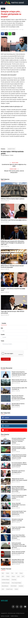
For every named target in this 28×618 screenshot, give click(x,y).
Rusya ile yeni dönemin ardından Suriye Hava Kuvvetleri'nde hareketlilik (18, 397)
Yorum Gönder (5, 359)
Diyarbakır (21, 586)
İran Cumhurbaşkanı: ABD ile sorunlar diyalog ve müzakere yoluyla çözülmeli (19, 464)
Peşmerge (14, 579)
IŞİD (3, 576)
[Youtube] (25, 606)
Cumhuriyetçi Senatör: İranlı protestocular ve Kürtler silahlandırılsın (19, 513)
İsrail (18, 576)
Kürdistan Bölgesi (5, 579)
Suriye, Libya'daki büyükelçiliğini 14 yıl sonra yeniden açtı (18, 505)
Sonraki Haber (13, 169)
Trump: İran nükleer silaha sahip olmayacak (18, 527)
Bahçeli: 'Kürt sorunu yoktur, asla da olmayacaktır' (14, 171)
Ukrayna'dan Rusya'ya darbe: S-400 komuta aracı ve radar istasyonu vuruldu (19, 456)
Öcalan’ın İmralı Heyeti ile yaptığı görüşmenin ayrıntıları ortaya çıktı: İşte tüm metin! (19, 373)
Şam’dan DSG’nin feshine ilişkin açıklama (18, 404)
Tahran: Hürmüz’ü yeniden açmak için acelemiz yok (18, 552)
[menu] (2, 2)
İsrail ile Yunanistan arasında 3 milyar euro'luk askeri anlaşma (19, 497)
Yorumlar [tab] (4, 323)
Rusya (21, 573)
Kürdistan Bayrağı (5, 582)
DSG (3, 589)
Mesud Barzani (5, 586)
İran (12, 573)
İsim (2, 328)
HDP (23, 576)
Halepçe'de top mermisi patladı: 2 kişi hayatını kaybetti (19, 479)
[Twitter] (17, 606)
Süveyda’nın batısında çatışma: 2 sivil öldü (17, 520)
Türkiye (7, 576)
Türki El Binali (13, 586)
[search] (26, 2)
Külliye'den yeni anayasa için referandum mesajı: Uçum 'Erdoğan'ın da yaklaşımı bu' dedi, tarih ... (13, 242)
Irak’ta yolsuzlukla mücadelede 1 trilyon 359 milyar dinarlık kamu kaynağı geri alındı (19, 545)
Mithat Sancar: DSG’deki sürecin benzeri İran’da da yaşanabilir (12, 266)
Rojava (13, 576)
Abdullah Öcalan (11, 148)
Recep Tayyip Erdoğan (16, 582)
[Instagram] (21, 606)
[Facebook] (13, 606)
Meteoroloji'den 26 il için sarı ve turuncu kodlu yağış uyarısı (19, 380)
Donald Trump (9, 589)
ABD (3, 573)
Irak (16, 573)
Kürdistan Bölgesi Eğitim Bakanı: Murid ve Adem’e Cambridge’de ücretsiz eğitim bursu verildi (19, 489)
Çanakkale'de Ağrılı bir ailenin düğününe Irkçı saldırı (14, 165)
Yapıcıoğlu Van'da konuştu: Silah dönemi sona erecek (12, 312)
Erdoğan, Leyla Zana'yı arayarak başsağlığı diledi (13, 289)
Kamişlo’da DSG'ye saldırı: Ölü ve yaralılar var (19, 388)
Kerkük (16, 589)
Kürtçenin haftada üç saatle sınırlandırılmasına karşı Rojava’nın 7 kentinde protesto (19, 440)
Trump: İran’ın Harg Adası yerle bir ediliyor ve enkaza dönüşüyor (18, 536)
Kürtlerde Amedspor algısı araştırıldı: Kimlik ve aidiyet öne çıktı (18, 448)
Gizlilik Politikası (14, 616)
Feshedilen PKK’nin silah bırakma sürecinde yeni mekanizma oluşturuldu (18, 561)
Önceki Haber (15, 162)
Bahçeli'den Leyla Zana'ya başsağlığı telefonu (14, 220)
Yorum (2, 340)
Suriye (7, 573)
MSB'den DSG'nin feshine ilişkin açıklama (12, 198)
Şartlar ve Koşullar (5, 616)
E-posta (3, 334)
